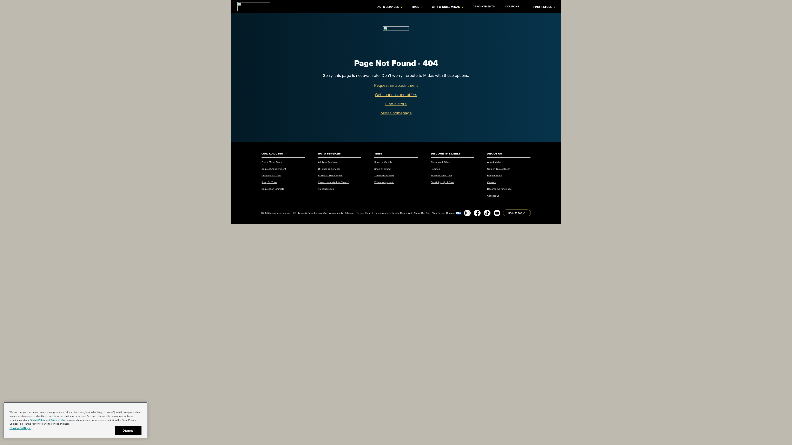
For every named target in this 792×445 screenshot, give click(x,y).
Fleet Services (326, 188)
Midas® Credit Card (441, 175)
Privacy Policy (364, 213)
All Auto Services (327, 162)
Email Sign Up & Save (442, 182)
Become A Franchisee (499, 188)
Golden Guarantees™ (498, 168)
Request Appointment (274, 168)
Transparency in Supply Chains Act (393, 213)
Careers (491, 182)
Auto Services (388, 6)
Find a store (396, 104)
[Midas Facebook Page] (477, 213)
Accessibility (336, 213)
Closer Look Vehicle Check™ (333, 182)
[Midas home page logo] (252, 5)
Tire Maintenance (384, 175)
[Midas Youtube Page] (497, 213)
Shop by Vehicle (383, 162)
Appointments (484, 6)
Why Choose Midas (446, 6)
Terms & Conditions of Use (312, 213)
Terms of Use (58, 420)
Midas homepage (396, 113)
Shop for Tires (269, 182)
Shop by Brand (382, 168)
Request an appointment (396, 85)
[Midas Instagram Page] (467, 213)
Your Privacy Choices (444, 213)
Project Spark (494, 175)
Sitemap (349, 213)
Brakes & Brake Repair (330, 175)
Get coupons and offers (396, 94)
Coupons (512, 6)
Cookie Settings (20, 428)
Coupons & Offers (271, 175)
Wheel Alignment (384, 182)
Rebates (435, 168)
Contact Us (493, 195)
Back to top (515, 212)
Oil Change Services (329, 168)
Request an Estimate (273, 188)
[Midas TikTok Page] (487, 213)
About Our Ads (422, 213)
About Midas (494, 162)
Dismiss (128, 430)
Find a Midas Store (272, 162)
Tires (415, 6)
